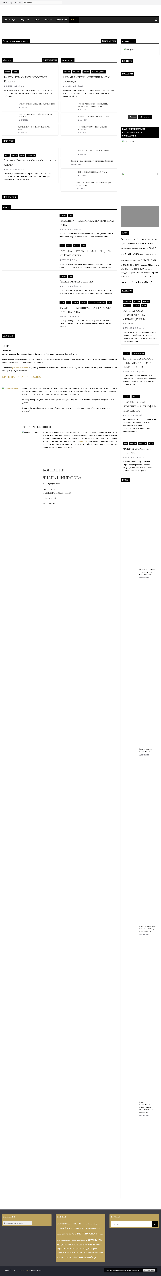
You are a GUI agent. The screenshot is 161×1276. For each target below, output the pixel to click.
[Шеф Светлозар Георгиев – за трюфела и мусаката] (140, 391)
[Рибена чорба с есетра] (30, 274)
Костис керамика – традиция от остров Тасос (147, 572)
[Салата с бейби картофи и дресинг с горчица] (9, 117)
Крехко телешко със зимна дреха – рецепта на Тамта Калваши (94, 105)
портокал (133, 273)
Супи (70, 215)
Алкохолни (127, 301)
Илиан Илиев (82, 441)
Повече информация (133, 1270)
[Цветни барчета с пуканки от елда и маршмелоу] (129, 930)
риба (148, 273)
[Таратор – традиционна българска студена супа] (30, 300)
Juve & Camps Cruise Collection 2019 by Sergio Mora (93, 184)
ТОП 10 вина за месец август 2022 (92, 172)
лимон (145, 260)
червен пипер (139, 277)
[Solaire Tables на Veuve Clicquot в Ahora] (30, 149)
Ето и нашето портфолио (21, 376)
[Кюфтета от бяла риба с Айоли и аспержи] (68, 130)
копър (123, 260)
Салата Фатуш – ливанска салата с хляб (37, 104)
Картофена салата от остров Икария (25, 79)
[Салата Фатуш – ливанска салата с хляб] (9, 105)
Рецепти (24, 20)
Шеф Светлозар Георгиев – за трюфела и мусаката (140, 406)
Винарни (137, 301)
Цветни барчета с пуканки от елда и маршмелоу (147, 928)
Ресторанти (31, 155)
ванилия (148, 243)
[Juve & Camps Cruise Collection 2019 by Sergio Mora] (68, 185)
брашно (138, 243)
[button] (30, 19)
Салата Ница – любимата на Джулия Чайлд (34, 128)
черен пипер (64, 1257)
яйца (148, 282)
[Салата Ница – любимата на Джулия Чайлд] (9, 130)
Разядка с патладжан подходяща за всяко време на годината (146, 1107)
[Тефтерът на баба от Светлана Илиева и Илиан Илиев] (140, 348)
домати (145, 248)
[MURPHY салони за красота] (140, 438)
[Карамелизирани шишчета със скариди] (89, 66)
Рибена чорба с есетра (76, 281)
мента (156, 265)
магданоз (126, 264)
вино (124, 248)
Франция (154, 239)
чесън (134, 281)
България (126, 239)
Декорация (61, 20)
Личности (127, 305)
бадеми (123, 244)
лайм (138, 260)
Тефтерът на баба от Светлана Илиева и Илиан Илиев (138, 362)
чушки (142, 282)
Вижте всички (109, 41)
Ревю (46, 20)
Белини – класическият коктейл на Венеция (92, 161)
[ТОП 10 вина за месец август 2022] (68, 174)
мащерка (144, 265)
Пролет (75, 302)
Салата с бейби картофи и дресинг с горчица (35, 115)
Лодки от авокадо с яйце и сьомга (93, 116)
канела (137, 253)
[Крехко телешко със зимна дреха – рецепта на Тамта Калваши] (68, 107)
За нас (74, 20)
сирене (154, 272)
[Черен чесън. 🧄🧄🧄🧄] (140, 83)
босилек (130, 243)
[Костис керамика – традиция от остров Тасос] (129, 573)
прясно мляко (142, 273)
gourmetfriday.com (20, 368)
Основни (67, 72)
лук (153, 259)
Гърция (133, 239)
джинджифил (132, 248)
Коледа (149, 239)
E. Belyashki (20, 86)
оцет (142, 269)
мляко (124, 268)
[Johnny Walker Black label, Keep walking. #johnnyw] (127, 104)
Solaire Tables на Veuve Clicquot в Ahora (30, 162)
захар (152, 248)
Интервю (146, 301)
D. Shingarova (76, 229)
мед (150, 264)
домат (139, 248)
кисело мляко (151, 254)
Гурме (62, 246)
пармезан (148, 269)
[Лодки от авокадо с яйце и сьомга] (68, 118)
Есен (62, 302)
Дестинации (10, 20)
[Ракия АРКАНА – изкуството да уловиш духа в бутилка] (140, 296)
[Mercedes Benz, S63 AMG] (153, 98)
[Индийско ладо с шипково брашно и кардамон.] (153, 86)
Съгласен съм (149, 1270)
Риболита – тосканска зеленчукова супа (87, 223)
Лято (69, 246)
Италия (141, 239)
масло (136, 264)
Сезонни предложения (97, 302)
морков (130, 269)
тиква (132, 277)
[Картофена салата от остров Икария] (30, 66)
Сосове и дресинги (98, 72)
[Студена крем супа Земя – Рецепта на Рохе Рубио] (30, 244)
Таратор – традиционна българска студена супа (85, 310)
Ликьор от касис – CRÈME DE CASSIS (93, 151)
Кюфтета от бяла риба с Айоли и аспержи (92, 128)
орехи (136, 269)
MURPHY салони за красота (136, 451)
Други (125, 443)
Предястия (76, 72)
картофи (144, 254)
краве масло (130, 260)
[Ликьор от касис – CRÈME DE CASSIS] (68, 152)
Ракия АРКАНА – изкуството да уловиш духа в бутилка (134, 317)
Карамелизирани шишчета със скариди (86, 79)
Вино (37, 20)
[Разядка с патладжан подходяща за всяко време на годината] (129, 1108)
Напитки (14, 155)
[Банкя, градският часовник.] (127, 83)
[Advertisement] (140, 216)
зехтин (126, 253)
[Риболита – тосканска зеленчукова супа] (30, 213)
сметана (125, 276)
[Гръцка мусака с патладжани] (129, 752)
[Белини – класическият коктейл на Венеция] (65, 162)
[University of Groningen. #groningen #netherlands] (140, 102)
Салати (15, 72)
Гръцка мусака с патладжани (146, 750)
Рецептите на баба (138, 353)
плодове (125, 272)
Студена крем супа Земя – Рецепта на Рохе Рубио (86, 253)
